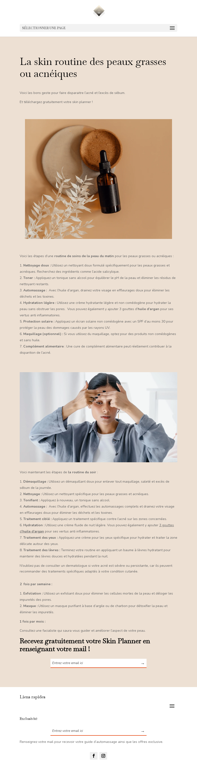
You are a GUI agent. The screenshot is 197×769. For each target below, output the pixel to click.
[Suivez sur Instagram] (103, 756)
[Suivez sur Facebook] (94, 756)
